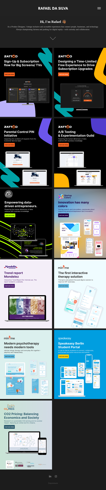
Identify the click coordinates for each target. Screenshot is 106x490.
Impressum (53, 483)
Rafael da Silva (53, 8)
